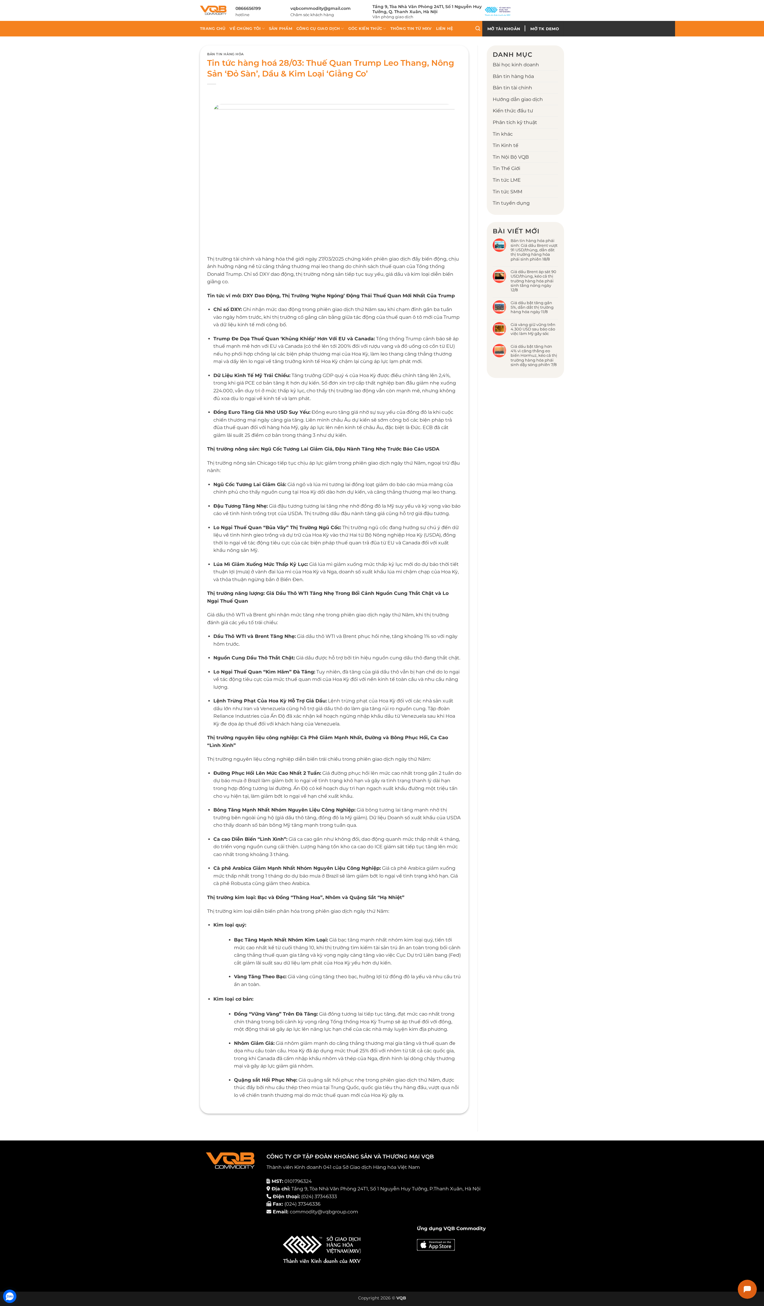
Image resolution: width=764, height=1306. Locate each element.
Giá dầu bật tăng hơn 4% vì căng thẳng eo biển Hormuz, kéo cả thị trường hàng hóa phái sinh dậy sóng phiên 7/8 (534, 355)
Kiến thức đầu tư (513, 111)
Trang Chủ (212, 28)
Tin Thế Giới (506, 168)
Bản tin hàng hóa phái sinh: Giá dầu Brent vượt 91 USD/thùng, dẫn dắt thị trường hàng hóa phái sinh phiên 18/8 (534, 249)
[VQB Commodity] (213, 10)
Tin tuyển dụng (511, 203)
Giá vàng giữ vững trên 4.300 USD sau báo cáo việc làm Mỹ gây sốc (533, 329)
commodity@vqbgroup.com (324, 1212)
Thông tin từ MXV (411, 28)
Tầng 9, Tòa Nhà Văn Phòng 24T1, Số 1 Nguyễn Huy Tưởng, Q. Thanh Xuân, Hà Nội (427, 9)
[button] (477, 28)
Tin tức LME (507, 180)
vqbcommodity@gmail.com (320, 8)
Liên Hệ (444, 28)
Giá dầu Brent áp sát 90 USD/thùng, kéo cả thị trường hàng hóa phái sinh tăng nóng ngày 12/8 (533, 281)
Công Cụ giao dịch (318, 28)
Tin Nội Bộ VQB (511, 157)
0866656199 (248, 8)
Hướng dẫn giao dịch (518, 99)
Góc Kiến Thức (365, 28)
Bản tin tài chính (512, 88)
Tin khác (503, 134)
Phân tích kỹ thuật (515, 122)
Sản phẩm (280, 28)
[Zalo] (9, 1296)
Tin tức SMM (507, 191)
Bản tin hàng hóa (225, 54)
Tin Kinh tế (505, 145)
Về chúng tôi (245, 28)
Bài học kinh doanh (516, 65)
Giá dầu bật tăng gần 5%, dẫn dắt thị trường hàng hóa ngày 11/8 (532, 307)
